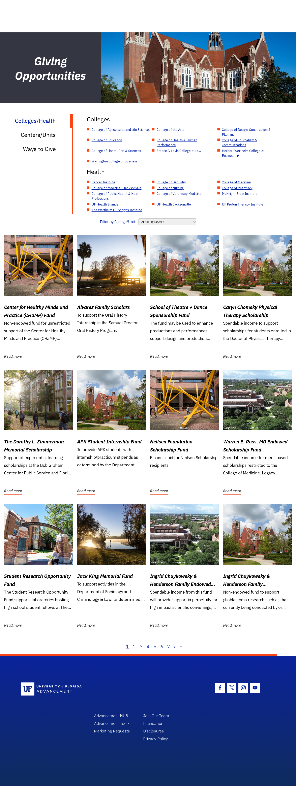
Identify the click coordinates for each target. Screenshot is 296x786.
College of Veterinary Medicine (179, 194)
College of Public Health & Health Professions (116, 196)
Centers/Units (38, 134)
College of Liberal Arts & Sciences (116, 151)
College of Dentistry (171, 182)
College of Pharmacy (237, 188)
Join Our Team (156, 715)
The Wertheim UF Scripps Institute (117, 210)
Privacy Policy (155, 738)
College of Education (107, 140)
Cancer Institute (103, 182)
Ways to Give (39, 149)
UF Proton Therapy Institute (242, 204)
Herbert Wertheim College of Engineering (243, 153)
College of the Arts (170, 130)
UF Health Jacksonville (174, 204)
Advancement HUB (111, 715)
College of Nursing (170, 188)
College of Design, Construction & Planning (246, 132)
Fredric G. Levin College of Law (179, 151)
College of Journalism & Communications (239, 142)
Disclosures (153, 731)
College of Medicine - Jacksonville (117, 188)
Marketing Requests (112, 731)
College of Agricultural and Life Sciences (121, 130)
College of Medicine (236, 182)
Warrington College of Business (115, 161)
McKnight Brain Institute (239, 194)
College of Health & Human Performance (177, 142)
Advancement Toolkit (113, 723)
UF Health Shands (105, 204)
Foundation (153, 723)
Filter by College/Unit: (118, 221)
